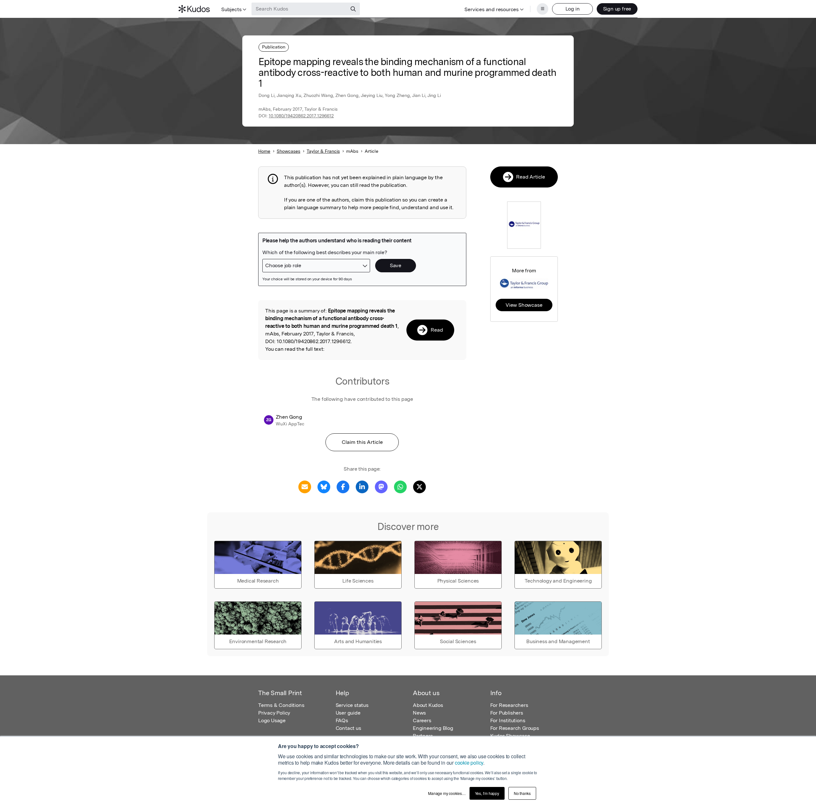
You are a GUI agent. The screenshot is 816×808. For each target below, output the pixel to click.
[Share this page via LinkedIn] (362, 486)
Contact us (348, 728)
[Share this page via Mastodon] (381, 486)
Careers (422, 720)
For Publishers (506, 713)
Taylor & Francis (323, 151)
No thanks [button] (522, 793)
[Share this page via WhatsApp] (400, 486)
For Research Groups (514, 728)
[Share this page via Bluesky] (324, 486)
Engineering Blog (433, 728)
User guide (348, 713)
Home (264, 151)
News (419, 713)
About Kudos (428, 705)
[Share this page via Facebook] (343, 486)
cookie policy (469, 762)
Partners (423, 736)
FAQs (342, 720)
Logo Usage (272, 720)
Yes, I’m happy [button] (487, 793)
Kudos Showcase (510, 736)
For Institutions (507, 720)
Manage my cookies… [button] (446, 793)
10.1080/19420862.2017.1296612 (301, 115)
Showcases (288, 151)
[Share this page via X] (419, 486)
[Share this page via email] (305, 486)
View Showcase (524, 305)
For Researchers (509, 705)
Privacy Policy (274, 713)
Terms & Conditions (281, 705)
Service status (352, 705)
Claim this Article (362, 442)
